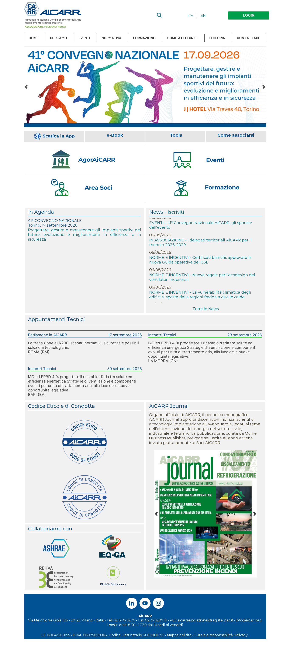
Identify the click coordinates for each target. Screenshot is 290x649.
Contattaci (248, 38)
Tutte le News (205, 309)
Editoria (217, 38)
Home (33, 38)
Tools (176, 135)
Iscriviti (176, 212)
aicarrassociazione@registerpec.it (205, 620)
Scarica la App (59, 136)
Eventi (84, 38)
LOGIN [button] (248, 15)
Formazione (144, 38)
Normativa (111, 38)
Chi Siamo (58, 38)
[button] (26, 86)
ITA (190, 16)
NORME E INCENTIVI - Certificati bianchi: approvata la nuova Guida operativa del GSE (200, 251)
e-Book (115, 135)
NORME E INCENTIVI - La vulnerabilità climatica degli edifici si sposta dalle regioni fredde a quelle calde (200, 286)
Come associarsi (235, 135)
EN (203, 16)
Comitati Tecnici (182, 38)
